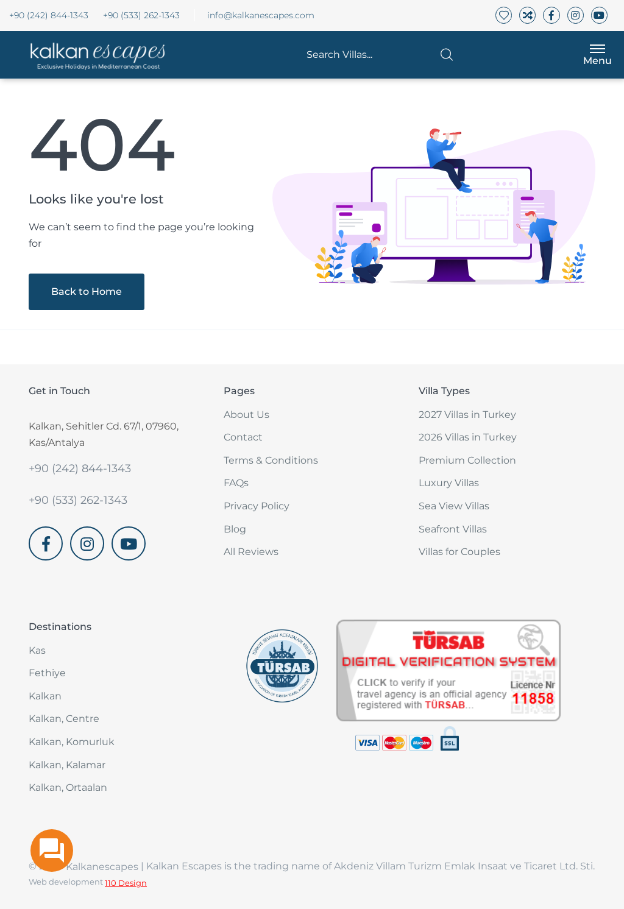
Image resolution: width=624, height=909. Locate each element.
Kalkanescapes (102, 866)
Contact (243, 437)
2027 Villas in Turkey (467, 414)
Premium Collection (467, 460)
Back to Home (86, 291)
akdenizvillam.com (74, 568)
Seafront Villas (453, 529)
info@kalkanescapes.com (260, 15)
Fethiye (47, 673)
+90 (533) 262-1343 (141, 15)
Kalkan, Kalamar (67, 765)
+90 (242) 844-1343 (48, 15)
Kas (37, 650)
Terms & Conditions (271, 460)
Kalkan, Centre (64, 718)
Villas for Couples (459, 551)
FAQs (236, 483)
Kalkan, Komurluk (72, 742)
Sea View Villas (454, 506)
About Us (246, 414)
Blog (235, 529)
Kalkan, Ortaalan (68, 787)
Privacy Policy (256, 506)
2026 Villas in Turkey (468, 437)
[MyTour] (94, 55)
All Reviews (251, 551)
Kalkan (45, 696)
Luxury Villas (449, 483)
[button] (380, 55)
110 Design (126, 883)
